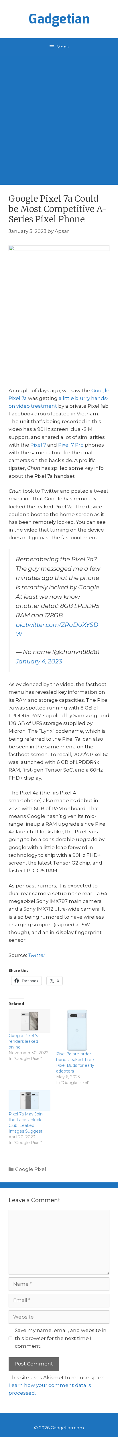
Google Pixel (30, 1169)
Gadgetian (59, 19)
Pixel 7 (38, 445)
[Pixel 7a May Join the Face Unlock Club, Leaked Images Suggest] (29, 1100)
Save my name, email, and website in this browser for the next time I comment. (61, 1338)
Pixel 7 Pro (71, 445)
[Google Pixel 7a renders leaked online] (29, 1021)
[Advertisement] (59, 117)
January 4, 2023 (39, 661)
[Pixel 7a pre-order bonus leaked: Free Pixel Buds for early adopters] (77, 1030)
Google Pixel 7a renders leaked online (24, 1041)
